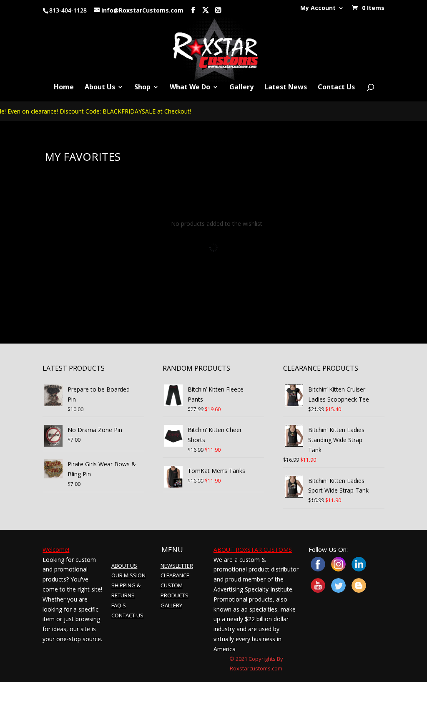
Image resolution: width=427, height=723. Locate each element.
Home (64, 87)
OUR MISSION (128, 575)
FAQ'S (118, 605)
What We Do (190, 87)
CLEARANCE (175, 575)
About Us (100, 87)
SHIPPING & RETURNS (126, 590)
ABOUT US (124, 565)
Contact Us (336, 87)
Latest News (285, 87)
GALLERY (171, 605)
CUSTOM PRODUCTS (174, 590)
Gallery (241, 87)
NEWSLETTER (177, 565)
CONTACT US (127, 615)
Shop (142, 87)
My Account (318, 8)
